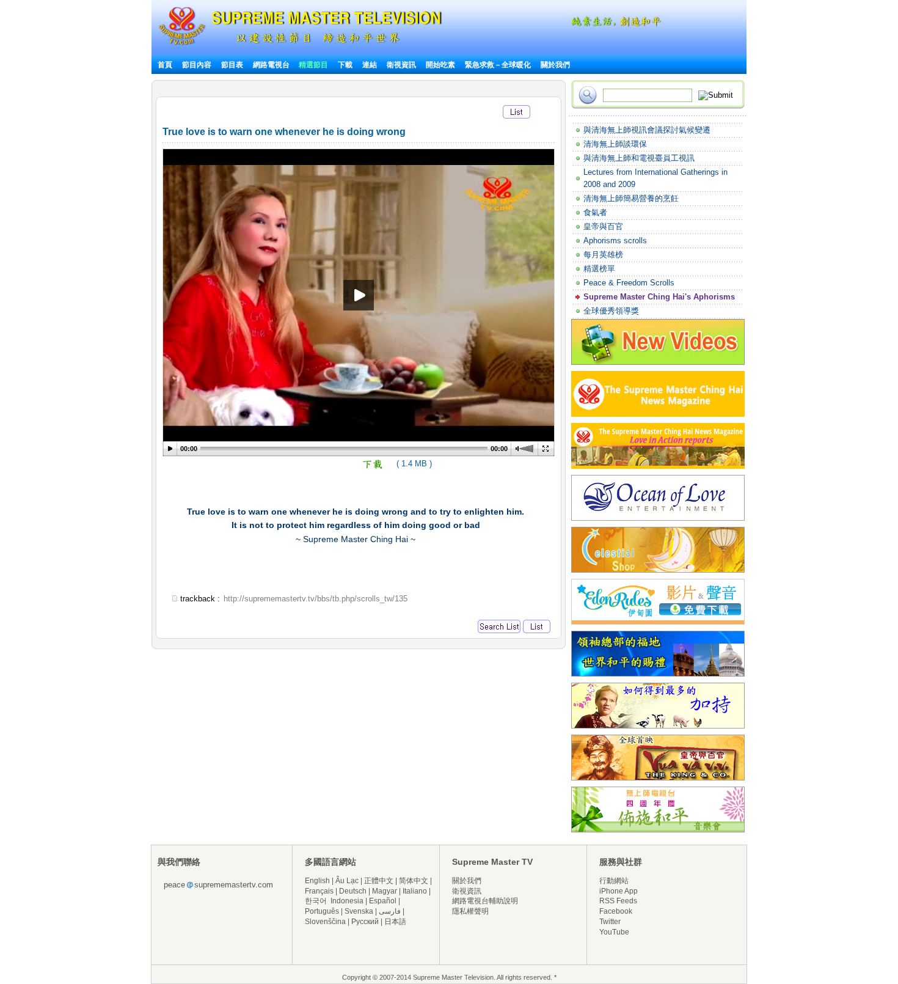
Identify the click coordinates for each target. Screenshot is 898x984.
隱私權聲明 (470, 911)
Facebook (615, 911)
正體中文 (378, 880)
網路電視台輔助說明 (485, 901)
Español (382, 901)
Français (319, 891)
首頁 (165, 65)
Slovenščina (325, 921)
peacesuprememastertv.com (218, 884)
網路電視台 (272, 65)
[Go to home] (300, 45)
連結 (369, 65)
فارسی (390, 911)
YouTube (614, 932)
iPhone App (618, 891)
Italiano (415, 891)
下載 (345, 65)
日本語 (395, 921)
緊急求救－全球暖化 (498, 65)
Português (322, 911)
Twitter (610, 921)
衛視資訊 (401, 65)
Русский (365, 921)
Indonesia (346, 901)
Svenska (359, 911)
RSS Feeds (618, 901)
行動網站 (614, 880)
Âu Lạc (347, 880)
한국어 (316, 901)
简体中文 (413, 880)
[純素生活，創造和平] (614, 24)
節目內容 (196, 65)
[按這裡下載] (373, 467)
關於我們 (555, 65)
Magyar (384, 891)
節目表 (232, 65)
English (317, 880)
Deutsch (353, 891)
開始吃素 (440, 65)
